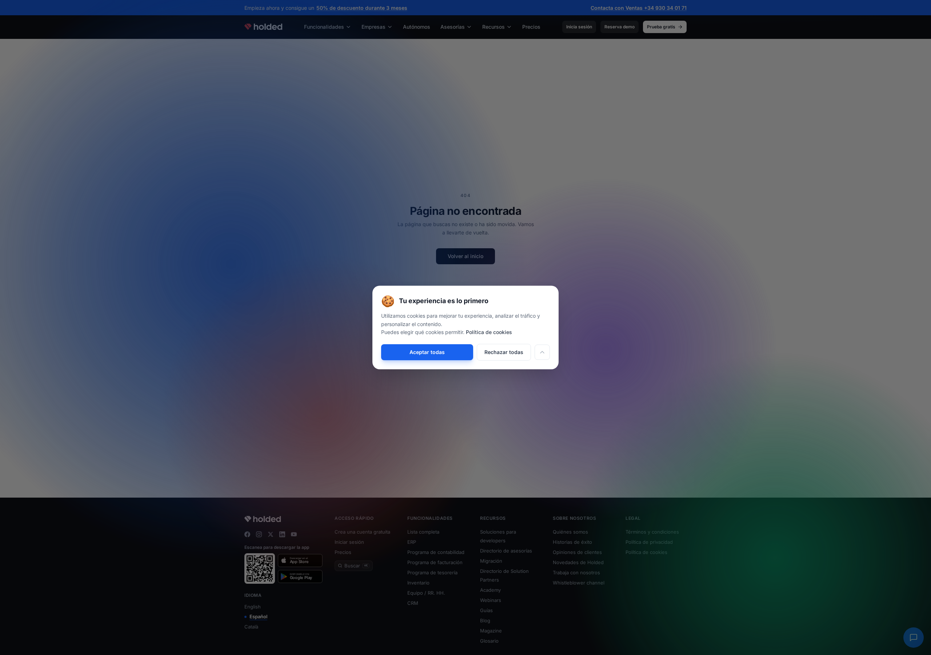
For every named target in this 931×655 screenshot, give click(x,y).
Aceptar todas (427, 352)
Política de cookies (489, 332)
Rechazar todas (503, 352)
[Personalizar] (542, 352)
